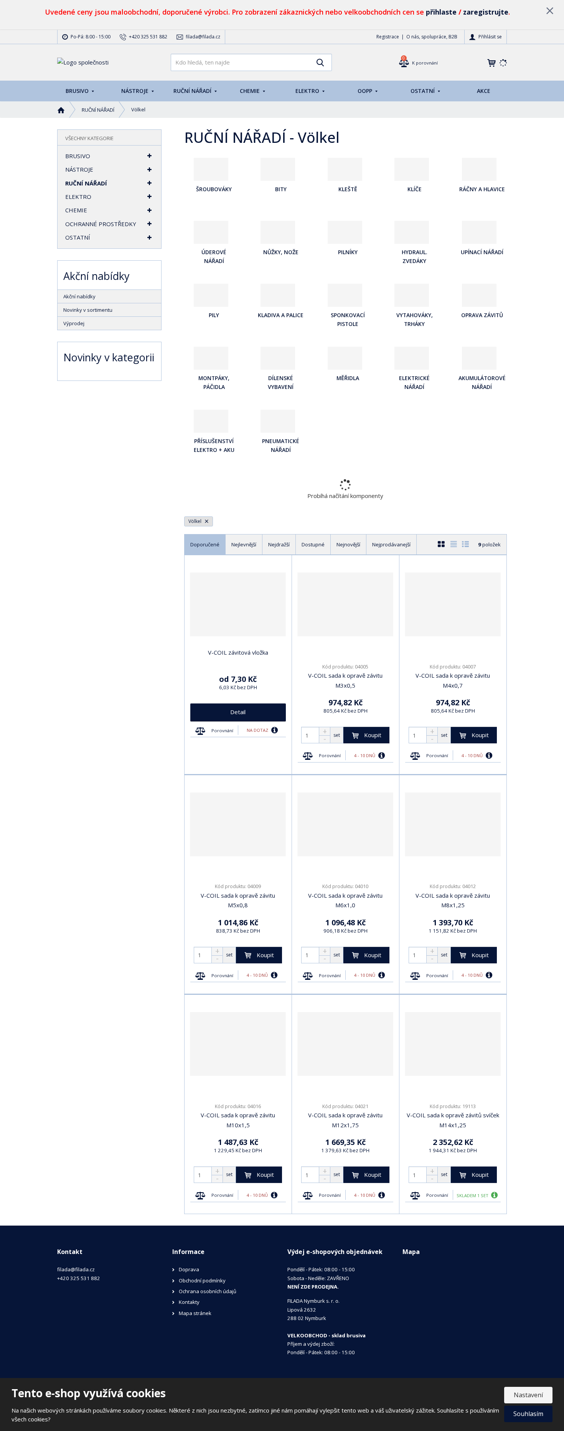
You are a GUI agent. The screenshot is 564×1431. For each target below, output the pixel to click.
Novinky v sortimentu (87, 309)
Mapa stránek (195, 1313)
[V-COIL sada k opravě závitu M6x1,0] (345, 824)
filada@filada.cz (76, 1269)
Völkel (195, 521)
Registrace (387, 36)
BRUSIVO (78, 90)
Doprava (189, 1269)
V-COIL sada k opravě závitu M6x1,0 (345, 900)
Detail (238, 712)
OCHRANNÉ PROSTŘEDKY (100, 224)
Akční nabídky (79, 296)
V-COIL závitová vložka (238, 652)
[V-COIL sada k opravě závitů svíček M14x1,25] (453, 1044)
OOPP (366, 90)
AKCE (483, 90)
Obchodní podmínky (202, 1280)
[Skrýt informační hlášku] (549, 10)
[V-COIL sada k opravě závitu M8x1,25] (453, 824)
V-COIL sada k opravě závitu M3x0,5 (345, 680)
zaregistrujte (485, 12)
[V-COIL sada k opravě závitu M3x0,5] (345, 604)
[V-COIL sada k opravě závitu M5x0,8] (238, 824)
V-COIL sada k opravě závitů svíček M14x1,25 (453, 1120)
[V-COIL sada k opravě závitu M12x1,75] (345, 1044)
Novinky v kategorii (108, 357)
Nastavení (528, 1395)
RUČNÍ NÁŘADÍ (193, 90)
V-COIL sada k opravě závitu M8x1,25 (453, 900)
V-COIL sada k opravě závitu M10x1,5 (238, 1120)
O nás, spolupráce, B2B (431, 36)
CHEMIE (250, 90)
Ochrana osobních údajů (207, 1291)
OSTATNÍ (423, 90)
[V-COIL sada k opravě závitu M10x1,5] (238, 1044)
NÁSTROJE (135, 90)
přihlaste (441, 12)
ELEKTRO (308, 90)
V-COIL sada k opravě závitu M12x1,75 (345, 1120)
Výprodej (73, 323)
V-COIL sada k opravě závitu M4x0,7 (453, 680)
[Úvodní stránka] (83, 62)
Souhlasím (528, 1413)
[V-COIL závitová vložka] (238, 604)
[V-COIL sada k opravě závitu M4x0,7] (453, 604)
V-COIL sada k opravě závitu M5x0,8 (238, 900)
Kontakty (189, 1302)
